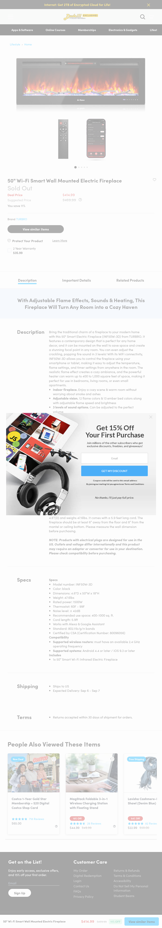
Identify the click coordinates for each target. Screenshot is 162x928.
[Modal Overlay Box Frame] (81, 464)
